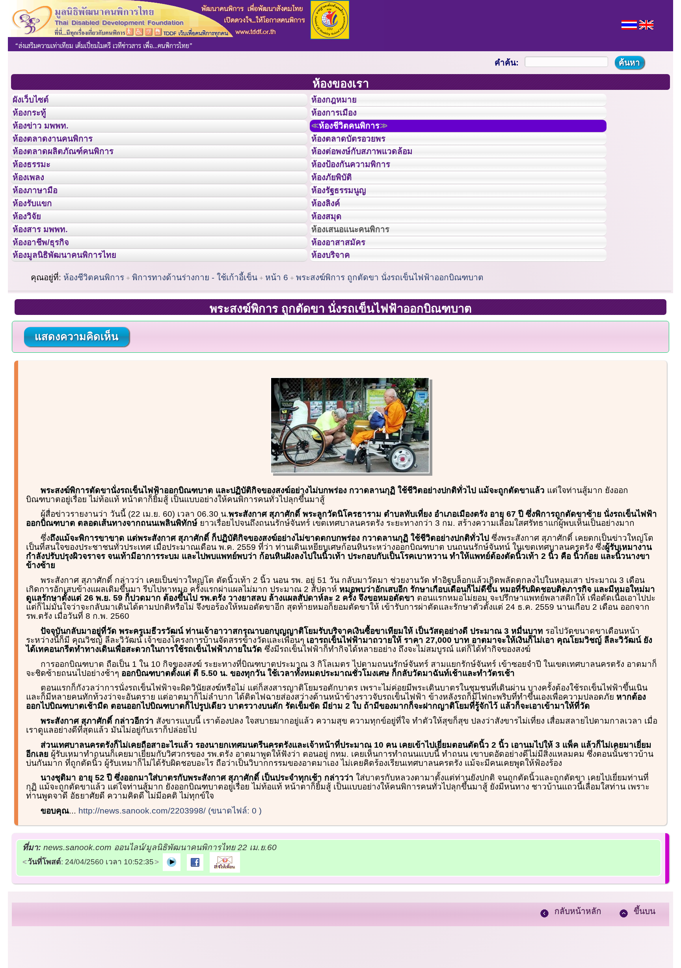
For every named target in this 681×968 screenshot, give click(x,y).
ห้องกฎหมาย (340, 102)
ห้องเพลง (33, 208)
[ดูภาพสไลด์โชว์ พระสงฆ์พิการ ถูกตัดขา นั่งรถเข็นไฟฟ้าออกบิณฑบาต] (171, 922)
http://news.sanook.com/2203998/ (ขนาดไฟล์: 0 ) (170, 872)
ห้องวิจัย (32, 261)
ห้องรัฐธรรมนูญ (346, 225)
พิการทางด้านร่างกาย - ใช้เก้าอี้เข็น (194, 338)
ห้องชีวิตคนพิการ (359, 137)
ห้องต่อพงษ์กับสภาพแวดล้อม (373, 172)
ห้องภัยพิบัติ (338, 208)
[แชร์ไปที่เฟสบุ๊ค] (195, 922)
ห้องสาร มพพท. (47, 279)
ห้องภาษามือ (41, 225)
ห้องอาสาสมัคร (346, 296)
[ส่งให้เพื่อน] (225, 922)
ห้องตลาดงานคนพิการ (62, 155)
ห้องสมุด (331, 261)
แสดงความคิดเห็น (76, 398)
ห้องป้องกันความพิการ (360, 190)
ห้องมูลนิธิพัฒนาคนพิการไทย (76, 314)
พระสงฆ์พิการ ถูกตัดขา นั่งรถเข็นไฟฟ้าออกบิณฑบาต (390, 338)
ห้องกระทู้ (34, 119)
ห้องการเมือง (341, 119)
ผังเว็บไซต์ (37, 102)
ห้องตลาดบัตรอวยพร (357, 155)
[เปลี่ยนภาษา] (629, 23)
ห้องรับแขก (38, 243)
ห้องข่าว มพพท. (47, 137)
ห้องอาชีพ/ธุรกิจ (48, 296)
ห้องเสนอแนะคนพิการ (360, 279)
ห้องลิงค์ (331, 243)
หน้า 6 (276, 338)
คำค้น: (507, 62)
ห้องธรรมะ (37, 190)
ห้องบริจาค (337, 314)
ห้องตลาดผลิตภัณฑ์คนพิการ (74, 172)
